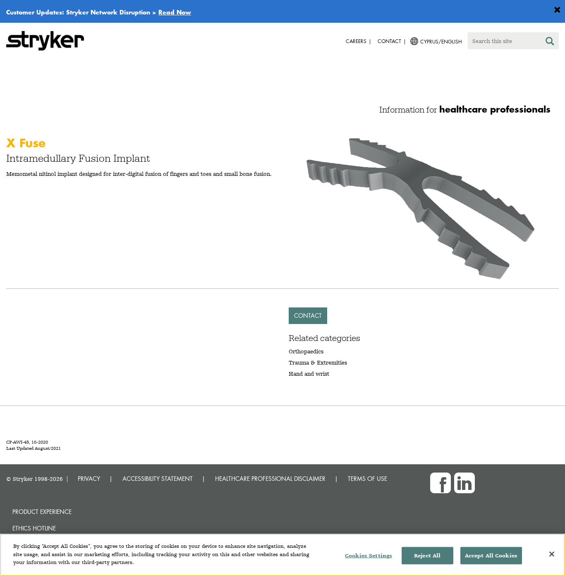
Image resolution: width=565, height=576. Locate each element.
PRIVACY (89, 478)
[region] (282, 555)
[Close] (552, 554)
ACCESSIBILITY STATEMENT (157, 478)
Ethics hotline (34, 528)
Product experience (42, 512)
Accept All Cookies (491, 555)
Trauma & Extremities (318, 362)
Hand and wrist (309, 373)
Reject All (427, 555)
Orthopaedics (306, 351)
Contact (308, 315)
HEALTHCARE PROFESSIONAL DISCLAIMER (270, 478)
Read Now (174, 12)
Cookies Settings (368, 555)
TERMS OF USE (367, 478)
